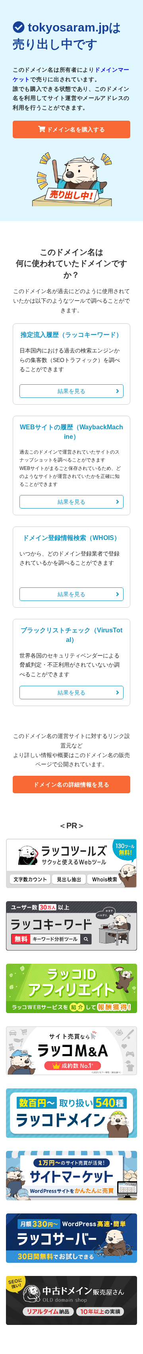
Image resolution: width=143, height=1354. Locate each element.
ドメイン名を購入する (76, 129)
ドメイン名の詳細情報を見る (71, 784)
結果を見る (71, 391)
